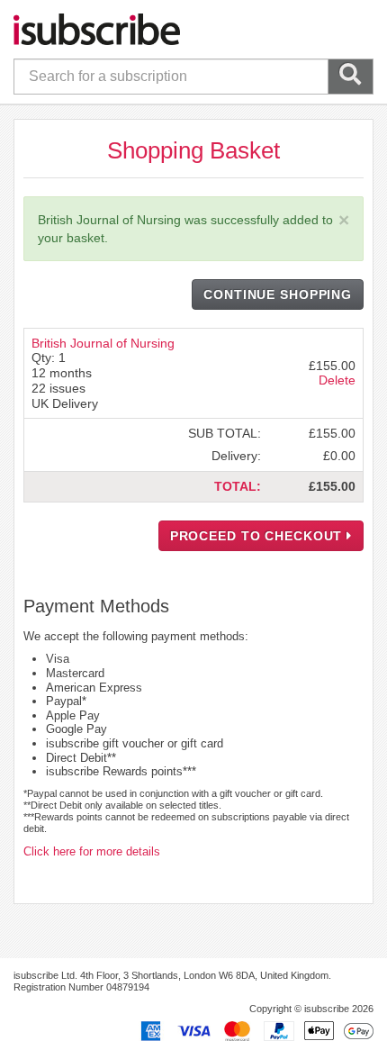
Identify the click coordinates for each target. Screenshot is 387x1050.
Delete (337, 380)
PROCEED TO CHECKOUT (258, 536)
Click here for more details (91, 851)
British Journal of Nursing (103, 343)
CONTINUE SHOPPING (277, 294)
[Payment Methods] (254, 1030)
